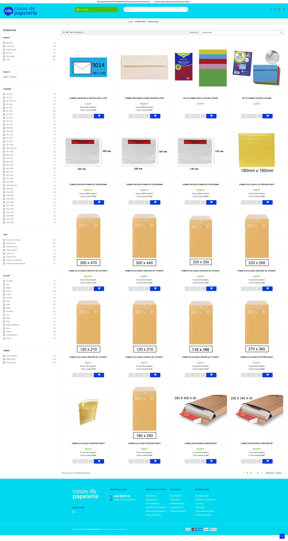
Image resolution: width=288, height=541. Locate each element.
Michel (30, 53)
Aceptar (266, 531)
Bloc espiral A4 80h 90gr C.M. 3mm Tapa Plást (20, 227)
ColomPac (30, 46)
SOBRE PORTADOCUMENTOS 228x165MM (144, 185)
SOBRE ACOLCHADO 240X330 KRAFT (88, 447)
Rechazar (267, 534)
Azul (30, 158)
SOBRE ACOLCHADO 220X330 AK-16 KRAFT (200, 273)
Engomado (30, 188)
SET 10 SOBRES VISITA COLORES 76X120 (200, 98)
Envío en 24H (151, 501)
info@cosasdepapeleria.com (124, 505)
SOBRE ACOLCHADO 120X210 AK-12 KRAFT (144, 360)
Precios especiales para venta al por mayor (172, 2)
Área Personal (176, 501)
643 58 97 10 (121, 501)
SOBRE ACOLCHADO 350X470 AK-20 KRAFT (88, 273)
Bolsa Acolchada (30, 124)
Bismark (30, 43)
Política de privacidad (204, 516)
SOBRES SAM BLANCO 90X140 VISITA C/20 (88, 98)
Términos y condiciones (205, 505)
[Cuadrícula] (63, 32)
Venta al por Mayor (153, 520)
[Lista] (67, 32)
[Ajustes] (283, 9)
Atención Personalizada (156, 512)
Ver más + (7, 57)
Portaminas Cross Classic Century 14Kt (18, 213)
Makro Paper (30, 49)
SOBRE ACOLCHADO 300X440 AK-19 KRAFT (144, 273)
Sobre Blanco (30, 130)
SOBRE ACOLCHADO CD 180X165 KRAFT (256, 185)
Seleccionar (242, 32)
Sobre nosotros (201, 501)
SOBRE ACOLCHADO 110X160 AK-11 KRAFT (200, 360)
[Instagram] (73, 517)
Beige (30, 161)
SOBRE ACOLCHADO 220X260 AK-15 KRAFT (256, 273)
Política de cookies (203, 520)
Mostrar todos (274, 478)
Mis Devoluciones (177, 508)
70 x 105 (30, 93)
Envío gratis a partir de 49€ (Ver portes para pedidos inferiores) (123, 2)
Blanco (30, 164)
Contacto (199, 508)
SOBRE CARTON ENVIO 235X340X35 (257, 447)
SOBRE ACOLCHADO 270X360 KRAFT (256, 360)
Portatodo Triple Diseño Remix (15, 243)
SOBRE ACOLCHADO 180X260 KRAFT (144, 447)
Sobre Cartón (30, 134)
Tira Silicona (30, 192)
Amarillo (30, 154)
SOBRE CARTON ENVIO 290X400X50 (201, 447)
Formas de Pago (152, 508)
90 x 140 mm (30, 100)
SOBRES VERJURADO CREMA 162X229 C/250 (144, 98)
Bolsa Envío (30, 127)
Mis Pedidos (175, 505)
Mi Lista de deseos (178, 516)
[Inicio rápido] (271, 10)
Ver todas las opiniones (20, 250)
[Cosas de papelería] (88, 499)
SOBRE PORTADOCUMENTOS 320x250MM (88, 185)
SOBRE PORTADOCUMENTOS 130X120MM (201, 185)
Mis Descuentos (177, 512)
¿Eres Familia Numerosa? (156, 516)
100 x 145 (30, 103)
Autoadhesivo (30, 185)
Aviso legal (200, 512)
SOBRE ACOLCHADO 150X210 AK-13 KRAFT (88, 360)
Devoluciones (151, 505)
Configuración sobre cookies (267, 537)
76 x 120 (30, 96)
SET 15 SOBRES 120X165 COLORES (256, 98)
